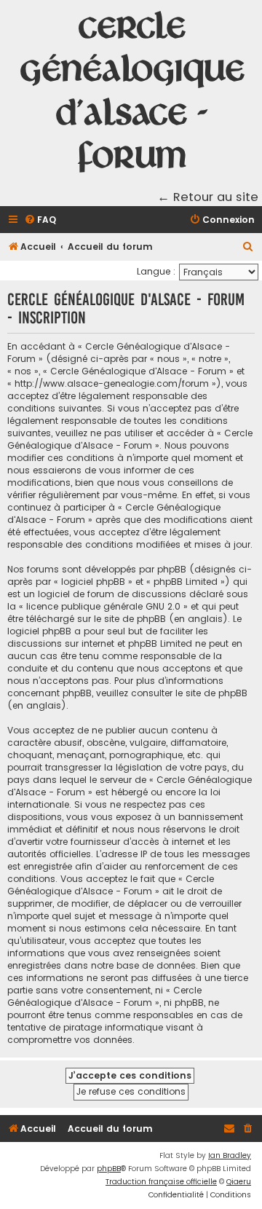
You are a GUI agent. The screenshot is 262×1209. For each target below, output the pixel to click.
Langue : (156, 271)
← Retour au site (207, 197)
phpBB (109, 1168)
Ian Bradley (229, 1155)
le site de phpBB (130, 619)
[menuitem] (40, 220)
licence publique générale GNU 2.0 (103, 606)
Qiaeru (238, 1181)
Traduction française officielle (161, 1181)
